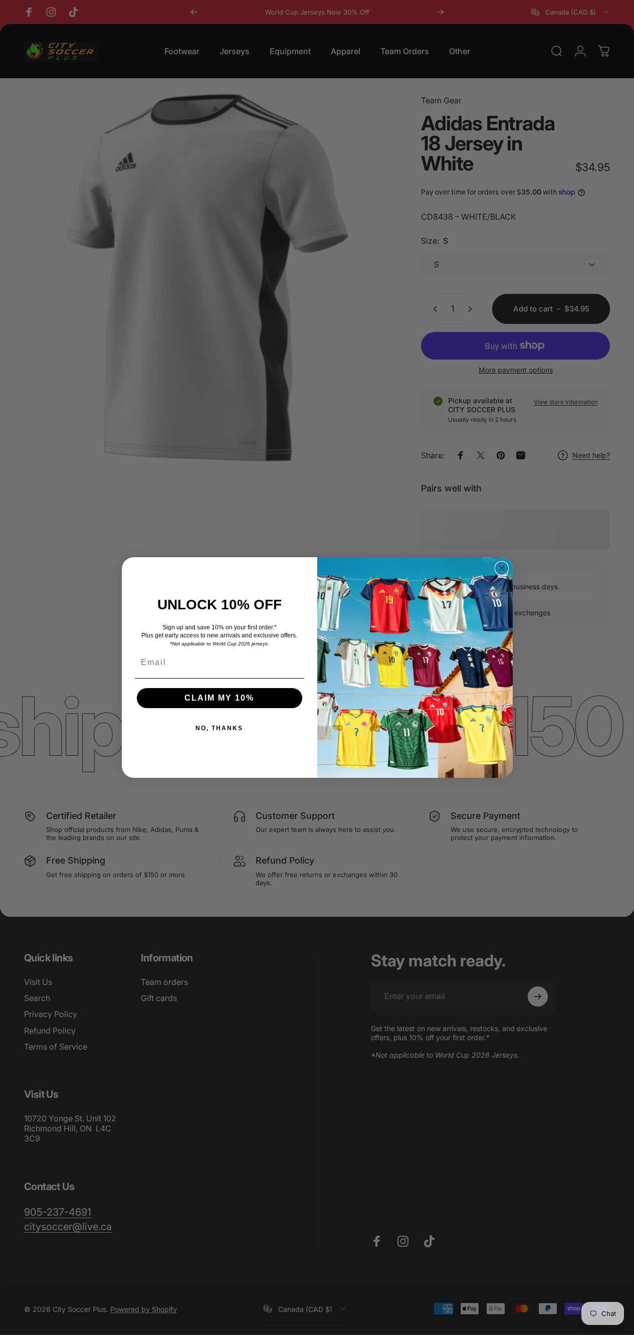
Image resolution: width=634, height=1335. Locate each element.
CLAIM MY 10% (219, 698)
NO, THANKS (219, 728)
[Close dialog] (502, 568)
